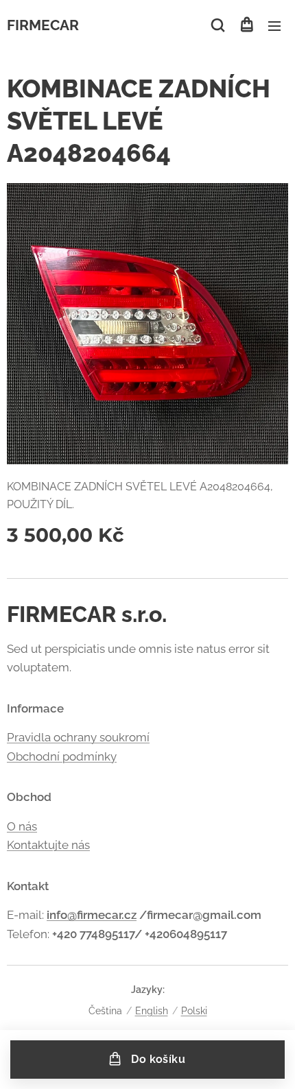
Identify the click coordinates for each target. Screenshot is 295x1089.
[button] (218, 25)
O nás (22, 826)
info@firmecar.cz (92, 915)
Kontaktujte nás (48, 845)
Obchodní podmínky (62, 756)
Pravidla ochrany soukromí (78, 737)
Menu (274, 25)
